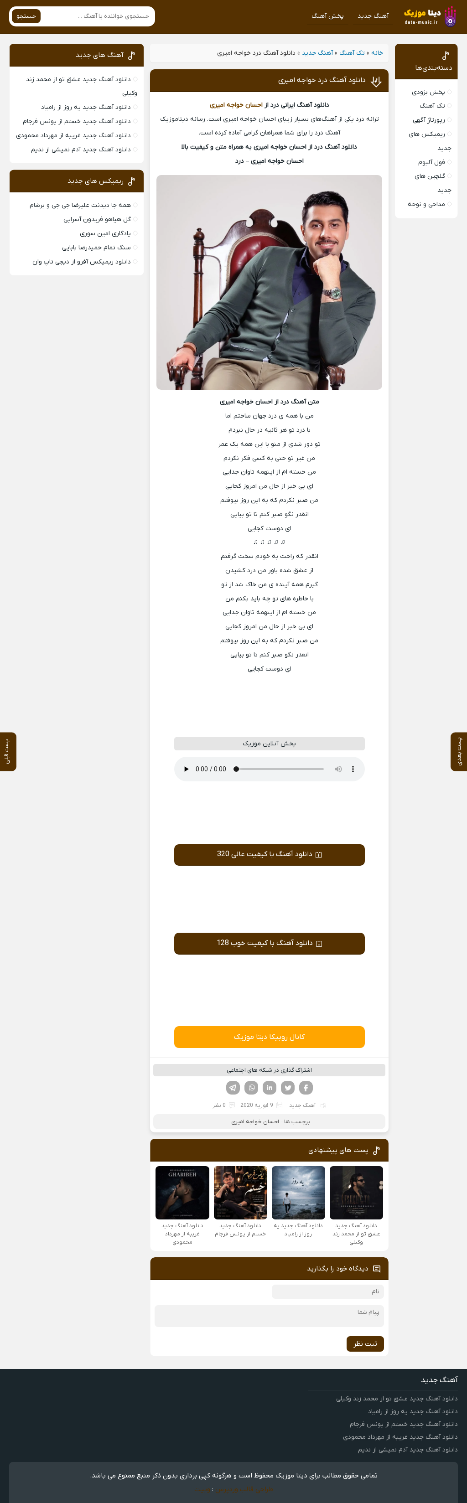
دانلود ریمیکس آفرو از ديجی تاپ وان (81, 262)
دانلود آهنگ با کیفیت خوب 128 (265, 943)
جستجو (26, 16)
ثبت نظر (365, 1343)
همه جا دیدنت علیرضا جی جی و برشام (80, 205)
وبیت (202, 1489)
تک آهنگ (352, 53)
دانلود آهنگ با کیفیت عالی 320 (264, 854)
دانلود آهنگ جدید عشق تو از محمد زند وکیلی (397, 1399)
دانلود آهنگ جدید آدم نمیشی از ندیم (81, 149)
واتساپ (251, 1088)
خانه (377, 53)
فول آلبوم (431, 162)
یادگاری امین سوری (105, 233)
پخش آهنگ (327, 16)
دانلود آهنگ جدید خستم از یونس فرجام (77, 121)
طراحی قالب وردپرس (244, 1489)
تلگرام (233, 1088)
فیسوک (306, 1088)
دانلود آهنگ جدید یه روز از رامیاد (86, 107)
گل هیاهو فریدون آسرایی (97, 219)
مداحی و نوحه (426, 204)
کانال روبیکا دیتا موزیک (269, 1037)
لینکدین (269, 1088)
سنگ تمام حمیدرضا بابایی (96, 247)
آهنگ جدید (373, 16)
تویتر (288, 1088)
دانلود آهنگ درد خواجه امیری (322, 80)
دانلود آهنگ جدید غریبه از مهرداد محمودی (73, 135)
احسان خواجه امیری (236, 105)
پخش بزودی (428, 92)
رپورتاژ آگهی (429, 120)
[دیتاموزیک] (428, 16)
